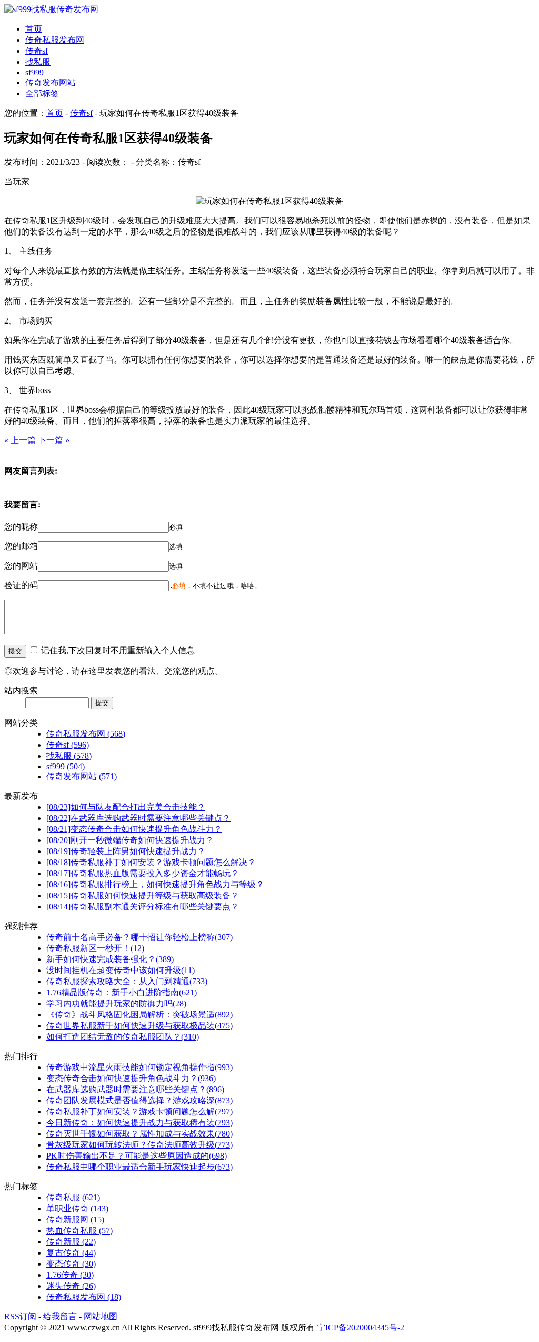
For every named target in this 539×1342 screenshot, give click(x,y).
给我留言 (60, 1316)
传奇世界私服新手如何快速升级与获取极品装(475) (139, 1025)
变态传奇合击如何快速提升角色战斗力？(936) (131, 1078)
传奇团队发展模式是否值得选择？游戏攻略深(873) (139, 1100)
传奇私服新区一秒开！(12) (95, 948)
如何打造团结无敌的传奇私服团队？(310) (122, 1036)
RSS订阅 (20, 1316)
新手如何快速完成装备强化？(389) (110, 959)
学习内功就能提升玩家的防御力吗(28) (116, 1003)
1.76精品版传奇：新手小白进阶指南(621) (121, 992)
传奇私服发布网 (54, 39)
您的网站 (21, 565)
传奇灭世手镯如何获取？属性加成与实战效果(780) (139, 1133)
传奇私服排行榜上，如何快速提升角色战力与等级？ (155, 884)
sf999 (34, 72)
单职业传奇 (77, 1208)
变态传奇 (71, 1263)
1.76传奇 (70, 1274)
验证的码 (21, 585)
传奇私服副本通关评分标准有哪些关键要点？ (142, 906)
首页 (33, 28)
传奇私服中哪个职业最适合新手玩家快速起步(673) (139, 1166)
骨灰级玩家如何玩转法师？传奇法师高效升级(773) (139, 1144)
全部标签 (42, 93)
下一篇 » (53, 440)
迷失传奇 (71, 1285)
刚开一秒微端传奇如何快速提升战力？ (130, 840)
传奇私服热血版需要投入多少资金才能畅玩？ (142, 873)
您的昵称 (21, 526)
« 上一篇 (20, 440)
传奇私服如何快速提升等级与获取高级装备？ (142, 895)
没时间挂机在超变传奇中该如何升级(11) (120, 970)
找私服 (38, 61)
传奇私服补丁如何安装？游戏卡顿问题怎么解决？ (151, 862)
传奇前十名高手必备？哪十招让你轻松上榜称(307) (139, 937)
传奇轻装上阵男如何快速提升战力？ (125, 851)
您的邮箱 (21, 546)
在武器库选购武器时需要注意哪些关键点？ (138, 818)
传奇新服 (71, 1241)
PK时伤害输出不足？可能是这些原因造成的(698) (136, 1155)
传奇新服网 (75, 1219)
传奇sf (36, 50)
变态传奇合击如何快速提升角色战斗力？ (134, 829)
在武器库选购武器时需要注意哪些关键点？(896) (135, 1089)
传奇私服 (73, 1197)
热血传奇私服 (79, 1230)
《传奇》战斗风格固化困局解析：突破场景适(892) (139, 1014)
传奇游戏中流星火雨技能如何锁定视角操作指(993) (139, 1067)
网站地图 (100, 1316)
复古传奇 (71, 1252)
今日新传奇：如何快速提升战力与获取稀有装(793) (139, 1122)
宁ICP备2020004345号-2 (360, 1327)
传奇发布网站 (50, 82)
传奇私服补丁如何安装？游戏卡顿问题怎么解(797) (139, 1111)
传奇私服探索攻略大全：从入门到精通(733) (126, 981)
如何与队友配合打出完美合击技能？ (125, 806)
